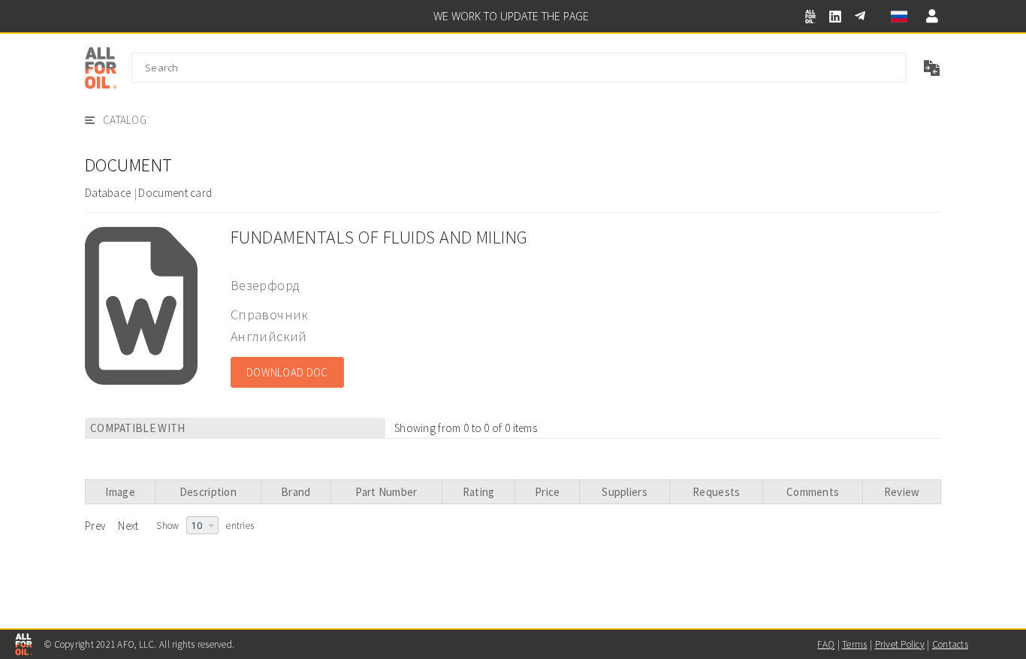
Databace (108, 193)
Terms (854, 644)
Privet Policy (900, 644)
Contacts (950, 644)
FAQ (825, 644)
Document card (175, 193)
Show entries (205, 525)
